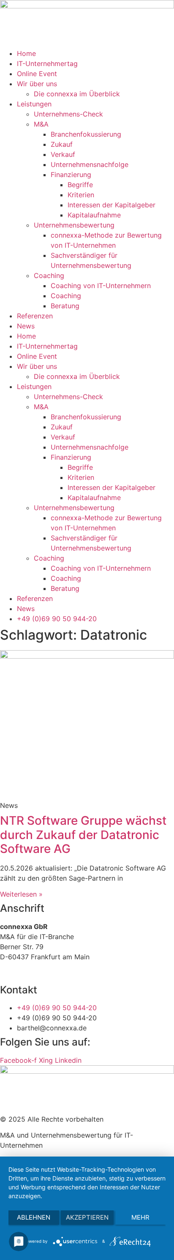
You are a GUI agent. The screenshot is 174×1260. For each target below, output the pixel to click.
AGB (7, 973)
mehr (140, 1217)
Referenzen (35, 316)
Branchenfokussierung (86, 134)
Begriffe (80, 184)
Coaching (49, 275)
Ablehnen (33, 1217)
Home (26, 53)
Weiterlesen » (21, 894)
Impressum (113, 973)
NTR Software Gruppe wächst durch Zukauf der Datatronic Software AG (83, 834)
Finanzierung (71, 174)
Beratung (65, 306)
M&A (41, 124)
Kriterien (81, 195)
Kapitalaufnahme (94, 215)
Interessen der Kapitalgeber (111, 205)
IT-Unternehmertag (47, 63)
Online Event (37, 73)
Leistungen (34, 104)
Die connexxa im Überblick (77, 94)
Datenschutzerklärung (55, 973)
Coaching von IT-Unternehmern (101, 285)
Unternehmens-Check (68, 114)
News (26, 326)
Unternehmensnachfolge (89, 164)
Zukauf (62, 144)
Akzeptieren (87, 1217)
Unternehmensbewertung (74, 225)
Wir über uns (37, 83)
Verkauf (63, 154)
